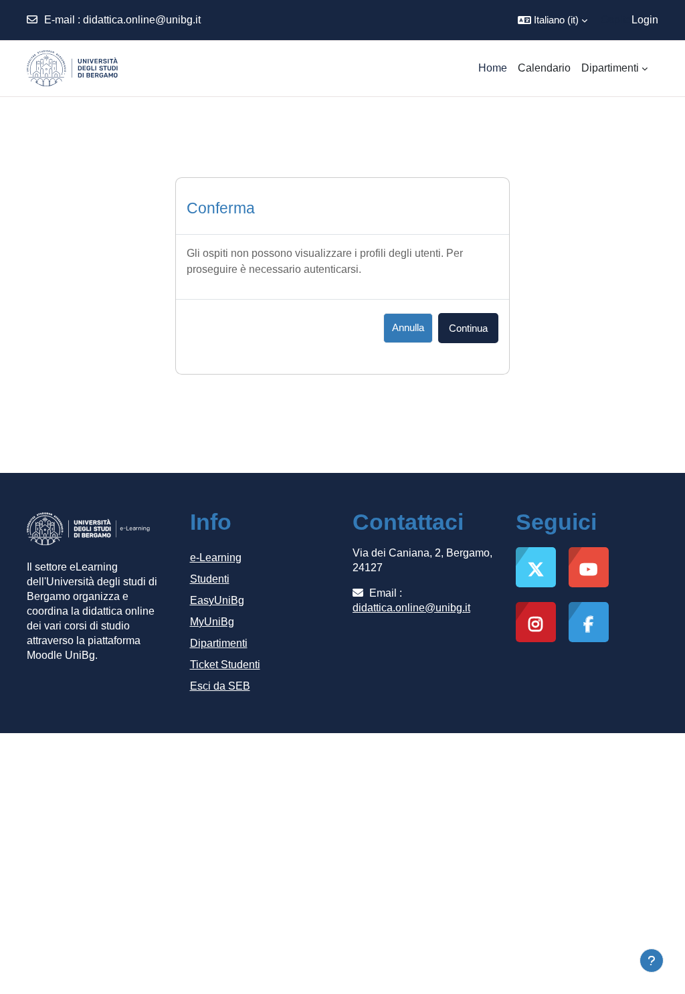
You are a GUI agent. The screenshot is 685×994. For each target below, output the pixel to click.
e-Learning (215, 557)
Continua (468, 328)
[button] (552, 20)
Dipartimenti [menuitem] (610, 68)
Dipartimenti (219, 643)
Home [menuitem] (492, 68)
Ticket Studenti (225, 664)
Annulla (408, 327)
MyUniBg (212, 621)
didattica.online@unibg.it (142, 19)
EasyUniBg (217, 600)
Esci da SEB (220, 686)
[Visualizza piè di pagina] (652, 961)
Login (644, 19)
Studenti (209, 579)
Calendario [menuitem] (544, 68)
